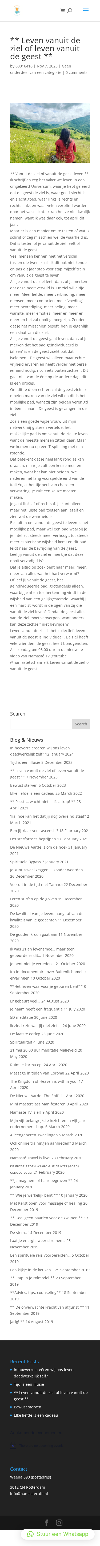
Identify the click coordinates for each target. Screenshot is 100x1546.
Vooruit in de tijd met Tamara (36, 884)
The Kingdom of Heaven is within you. (44, 1081)
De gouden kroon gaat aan (33, 934)
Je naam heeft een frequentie (36, 1009)
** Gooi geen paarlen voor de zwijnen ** (46, 1217)
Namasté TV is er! (25, 1112)
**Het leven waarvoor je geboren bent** (46, 986)
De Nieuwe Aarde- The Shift (35, 1095)
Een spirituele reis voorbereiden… (40, 1255)
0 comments (76, 72)
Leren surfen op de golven (33, 898)
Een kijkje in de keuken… (32, 1269)
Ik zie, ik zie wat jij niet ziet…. (36, 1025)
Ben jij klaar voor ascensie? (34, 830)
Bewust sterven (24, 785)
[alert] (50, 1445)
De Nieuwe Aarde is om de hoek (38, 847)
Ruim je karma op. (26, 1064)
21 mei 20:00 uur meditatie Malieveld (43, 1050)
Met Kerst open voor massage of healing (46, 1203)
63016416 (24, 66)
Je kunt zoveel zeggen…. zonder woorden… (48, 869)
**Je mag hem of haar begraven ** (41, 1180)
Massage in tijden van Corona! (37, 1073)
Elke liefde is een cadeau (32, 793)
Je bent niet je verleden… (32, 963)
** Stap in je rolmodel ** (32, 1277)
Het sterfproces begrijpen (33, 838)
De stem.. (18, 1232)
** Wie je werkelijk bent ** (34, 1195)
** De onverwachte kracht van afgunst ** (47, 1307)
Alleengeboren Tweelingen (34, 1134)
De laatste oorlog (25, 1033)
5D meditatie (21, 1017)
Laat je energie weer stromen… (37, 1240)
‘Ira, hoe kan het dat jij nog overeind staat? (48, 816)
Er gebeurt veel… (25, 1001)
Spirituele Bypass (25, 861)
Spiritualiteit (21, 1042)
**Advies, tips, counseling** (35, 1292)
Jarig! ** (17, 1321)
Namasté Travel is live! (30, 1157)
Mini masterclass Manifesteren (38, 1103)
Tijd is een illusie (25, 762)
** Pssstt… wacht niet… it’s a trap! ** (42, 801)
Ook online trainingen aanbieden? (40, 1143)
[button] (58, 1534)
